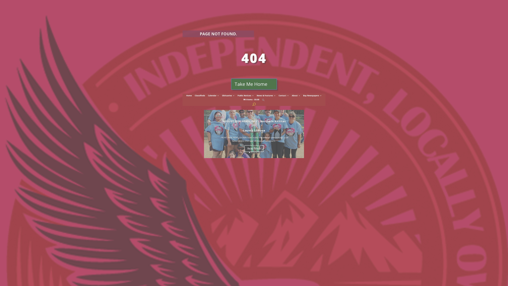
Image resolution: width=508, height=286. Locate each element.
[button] (263, 101)
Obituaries (227, 96)
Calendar (212, 96)
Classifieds (200, 96)
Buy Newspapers (311, 96)
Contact (282, 96)
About (295, 96)
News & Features (265, 96)
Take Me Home (251, 84)
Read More (254, 148)
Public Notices (244, 96)
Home (189, 96)
